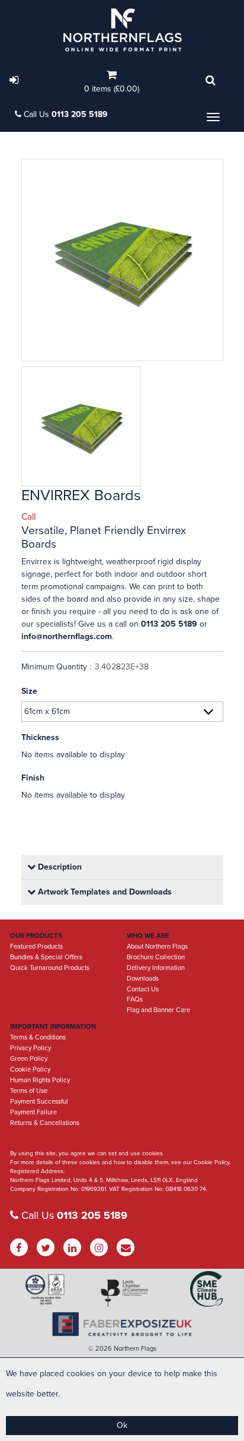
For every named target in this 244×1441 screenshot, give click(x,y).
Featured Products (36, 946)
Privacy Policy (30, 1048)
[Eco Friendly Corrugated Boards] (122, 260)
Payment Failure (33, 1112)
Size (29, 691)
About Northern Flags (157, 946)
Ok (122, 1425)
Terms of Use (28, 1091)
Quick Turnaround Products (49, 968)
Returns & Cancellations (44, 1123)
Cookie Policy (30, 1069)
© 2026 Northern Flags (122, 1348)
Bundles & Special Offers (46, 957)
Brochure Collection (156, 957)
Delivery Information (156, 968)
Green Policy (28, 1059)
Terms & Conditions (38, 1037)
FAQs (135, 999)
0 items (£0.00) (111, 89)
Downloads (143, 978)
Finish (32, 778)
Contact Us (143, 989)
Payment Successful (39, 1101)
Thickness (40, 737)
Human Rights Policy (40, 1080)
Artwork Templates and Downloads (104, 892)
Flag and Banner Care (158, 1010)
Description (59, 867)
